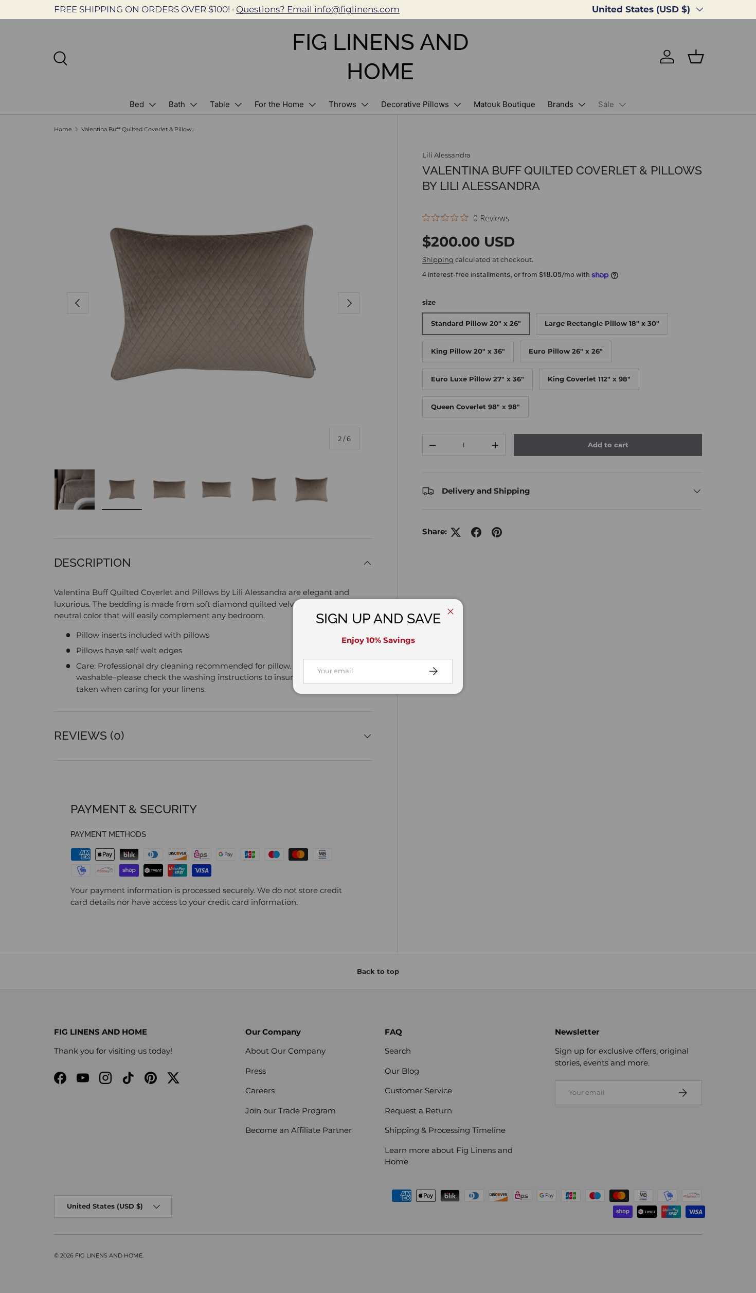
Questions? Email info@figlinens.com (318, 9)
